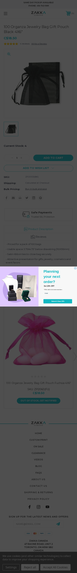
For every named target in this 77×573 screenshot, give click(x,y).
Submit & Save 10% (57, 301)
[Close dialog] (75, 268)
